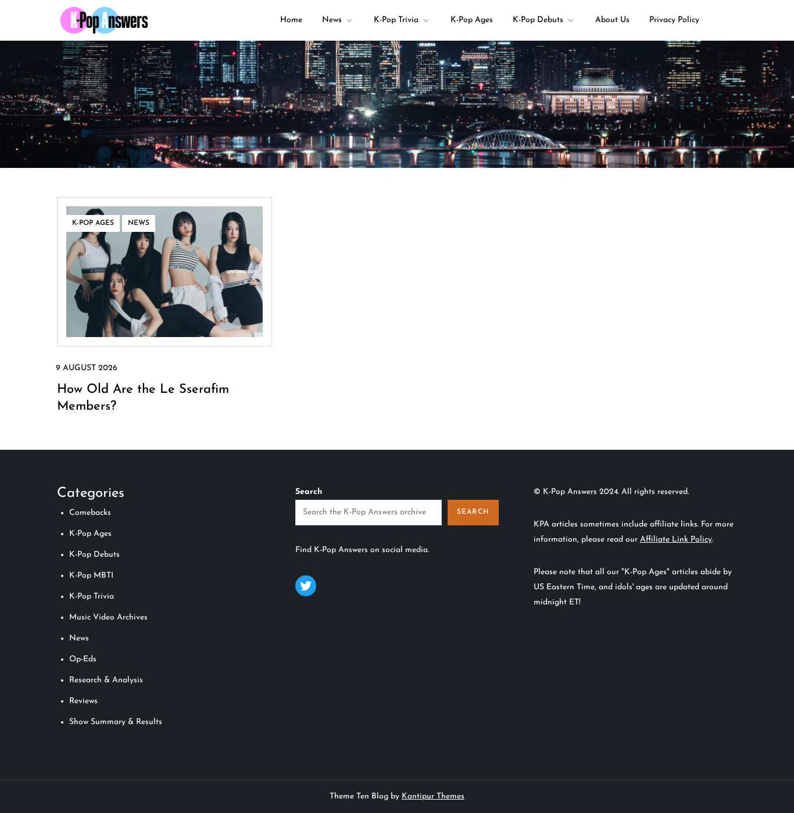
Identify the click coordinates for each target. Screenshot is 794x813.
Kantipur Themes (433, 796)
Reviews (83, 701)
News (332, 20)
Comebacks (90, 512)
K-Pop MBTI (91, 575)
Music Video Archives (108, 617)
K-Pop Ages (471, 20)
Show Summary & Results (115, 722)
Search (308, 492)
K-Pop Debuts (538, 20)
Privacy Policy (674, 20)
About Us (612, 20)
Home (291, 20)
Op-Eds (82, 659)
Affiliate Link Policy (676, 539)
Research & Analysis (106, 680)
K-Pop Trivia (396, 20)
